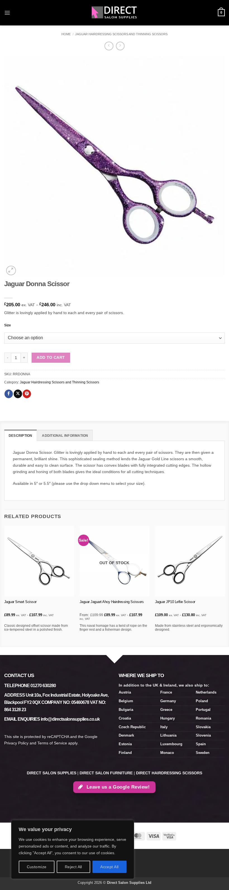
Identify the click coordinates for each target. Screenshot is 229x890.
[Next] (224, 586)
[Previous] (4, 586)
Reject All (73, 867)
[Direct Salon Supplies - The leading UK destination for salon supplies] (114, 13)
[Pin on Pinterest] (27, 394)
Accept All (109, 867)
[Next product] (108, 46)
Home (66, 34)
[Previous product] (120, 46)
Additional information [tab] (65, 435)
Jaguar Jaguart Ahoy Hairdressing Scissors (112, 602)
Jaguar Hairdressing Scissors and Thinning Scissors (121, 34)
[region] (72, 849)
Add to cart (51, 357)
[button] (7, 12)
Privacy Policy (16, 743)
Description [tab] (20, 435)
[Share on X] (18, 394)
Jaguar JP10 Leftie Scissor (175, 602)
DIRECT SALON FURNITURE (106, 773)
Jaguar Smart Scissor (20, 602)
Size (7, 325)
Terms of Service (52, 743)
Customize (37, 867)
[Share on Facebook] (8, 394)
